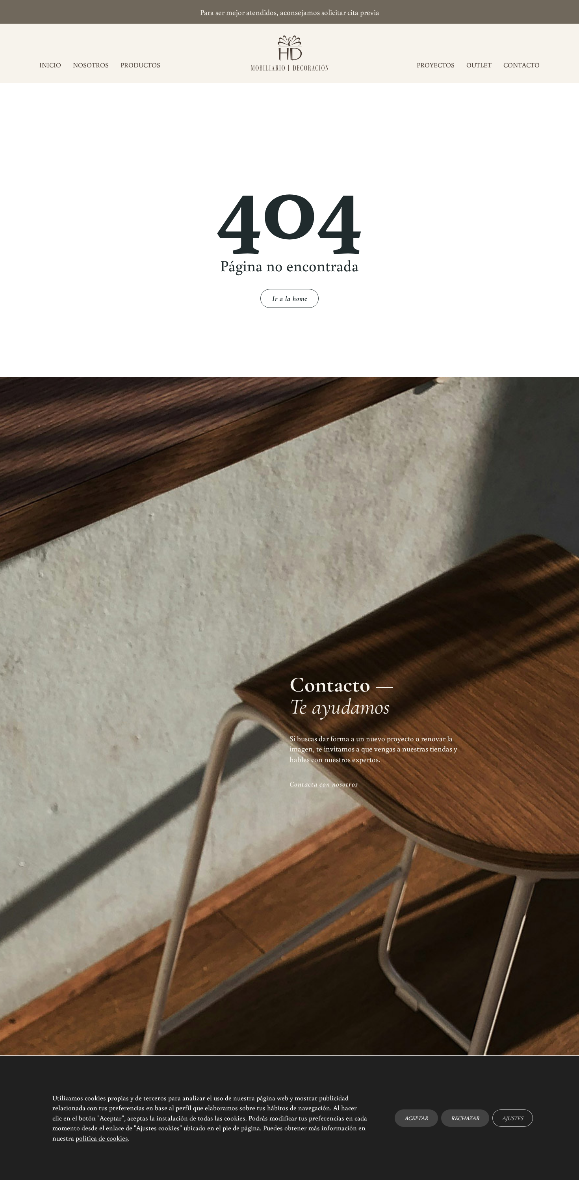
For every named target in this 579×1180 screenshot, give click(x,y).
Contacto (521, 64)
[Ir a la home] (289, 53)
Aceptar (416, 1117)
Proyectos (436, 64)
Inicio (50, 64)
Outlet (479, 64)
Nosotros (91, 64)
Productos (140, 64)
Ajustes (512, 1117)
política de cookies (102, 1138)
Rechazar (465, 1117)
